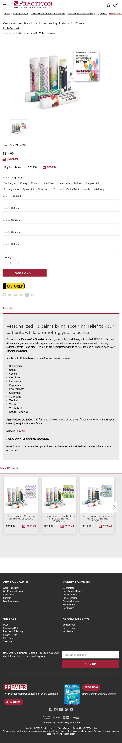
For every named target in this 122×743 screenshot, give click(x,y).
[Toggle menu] (4, 4)
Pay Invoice (68, 608)
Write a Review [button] (46, 33)
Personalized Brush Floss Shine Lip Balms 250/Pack (59, 519)
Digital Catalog (70, 598)
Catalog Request (71, 601)
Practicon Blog (70, 594)
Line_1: (12, 196)
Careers (7, 598)
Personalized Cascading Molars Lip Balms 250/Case (97, 519)
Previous (4, 507)
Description (8, 308)
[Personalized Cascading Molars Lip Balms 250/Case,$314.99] (97, 495)
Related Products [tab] (9, 468)
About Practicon (11, 588)
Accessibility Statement (69, 722)
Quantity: (7, 257)
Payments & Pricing (13, 631)
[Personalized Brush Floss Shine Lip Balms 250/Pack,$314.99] (59, 495)
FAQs (5, 624)
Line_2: (11, 208)
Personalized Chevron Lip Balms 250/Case (21, 517)
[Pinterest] (32, 295)
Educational (69, 624)
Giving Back (9, 594)
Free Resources (11, 601)
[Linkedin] (27, 295)
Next (114, 507)
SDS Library (9, 638)
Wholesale (68, 631)
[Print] (15, 295)
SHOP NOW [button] (91, 687)
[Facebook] (4, 295)
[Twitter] (21, 295)
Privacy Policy (10, 634)
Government (69, 628)
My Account (69, 604)
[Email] (9, 295)
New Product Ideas (72, 591)
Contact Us (68, 588)
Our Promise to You (13, 591)
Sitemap (7, 641)
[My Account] (108, 5)
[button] (31, 687)
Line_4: (11, 232)
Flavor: (12, 177)
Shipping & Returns (12, 628)
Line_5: (11, 244)
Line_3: (11, 220)
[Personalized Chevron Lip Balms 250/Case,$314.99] (21, 495)
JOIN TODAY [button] (13, 702)
